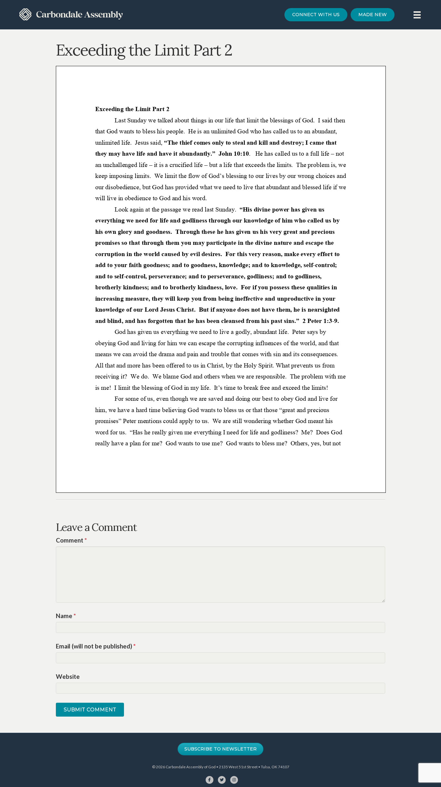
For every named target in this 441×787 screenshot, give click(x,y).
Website (68, 676)
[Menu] (417, 14)
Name (66, 615)
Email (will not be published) (96, 646)
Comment (71, 540)
